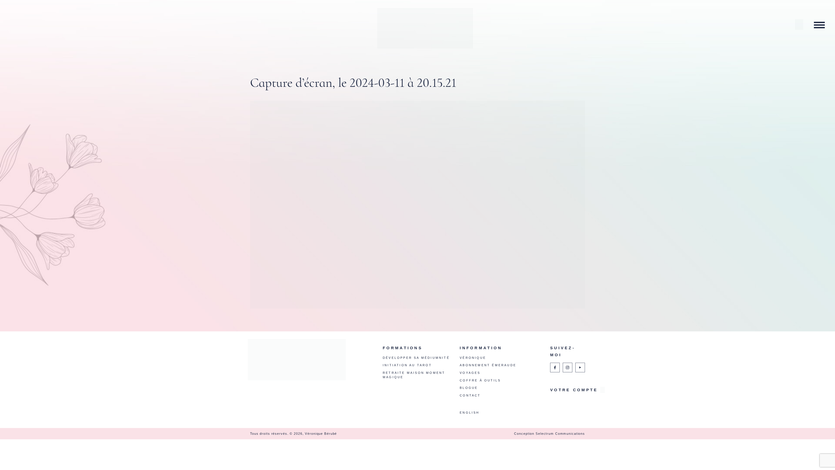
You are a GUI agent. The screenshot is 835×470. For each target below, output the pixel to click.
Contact (470, 395)
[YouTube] (580, 367)
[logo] (298, 362)
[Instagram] (567, 367)
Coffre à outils (480, 380)
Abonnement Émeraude (488, 365)
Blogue (469, 387)
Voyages (470, 372)
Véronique (473, 357)
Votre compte (567, 390)
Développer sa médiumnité (416, 357)
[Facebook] (555, 367)
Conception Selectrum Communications (549, 433)
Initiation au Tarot (407, 365)
